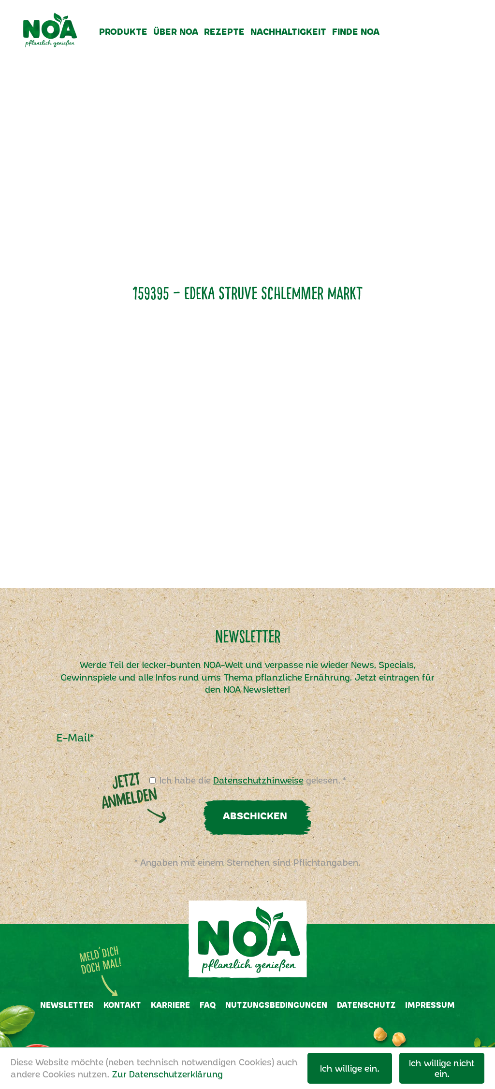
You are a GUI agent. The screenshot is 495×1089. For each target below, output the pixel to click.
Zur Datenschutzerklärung (167, 1074)
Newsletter (67, 1004)
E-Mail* (75, 737)
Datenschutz (366, 1004)
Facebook (235, 1031)
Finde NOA (355, 31)
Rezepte (224, 31)
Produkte (123, 31)
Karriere (170, 1004)
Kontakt (122, 1004)
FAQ (208, 1004)
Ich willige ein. (349, 1068)
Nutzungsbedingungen (276, 1004)
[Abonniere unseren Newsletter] (410, 39)
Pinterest (284, 1031)
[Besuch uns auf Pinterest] (466, 39)
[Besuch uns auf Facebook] (428, 39)
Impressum (430, 1004)
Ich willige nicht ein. (442, 1068)
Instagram (259, 1031)
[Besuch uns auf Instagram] (446, 39)
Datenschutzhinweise (258, 780)
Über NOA (175, 31)
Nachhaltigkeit (288, 31)
